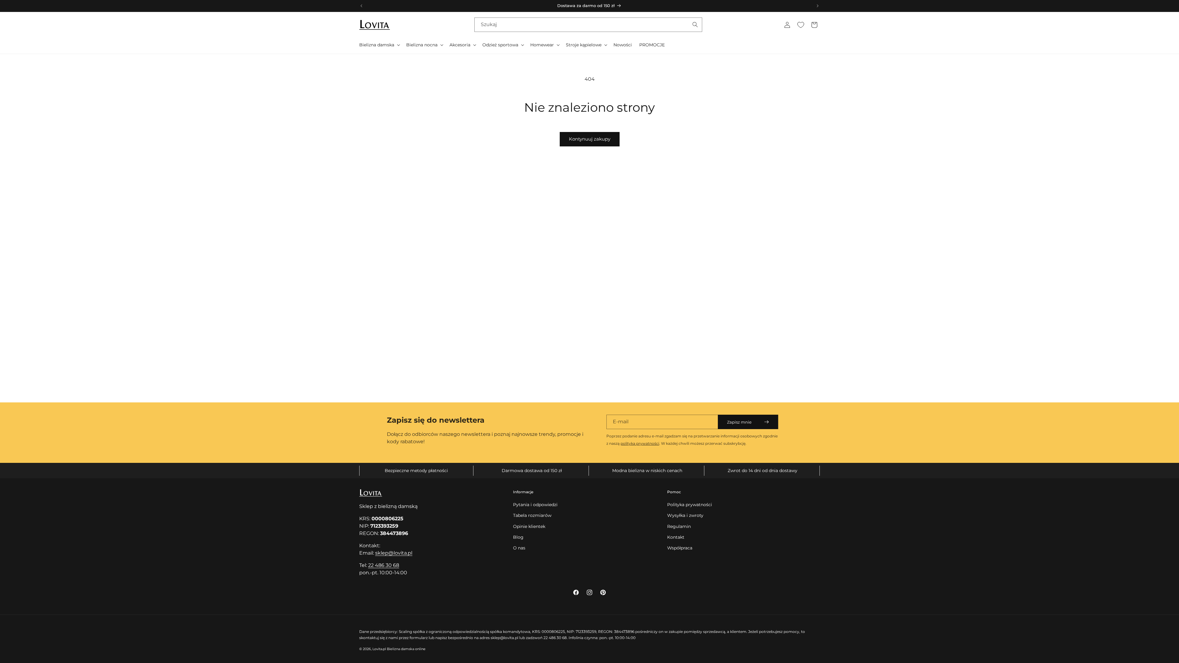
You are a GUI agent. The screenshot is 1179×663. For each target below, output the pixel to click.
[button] (379, 44)
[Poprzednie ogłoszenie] (361, 6)
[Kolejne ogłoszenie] (817, 6)
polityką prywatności (640, 443)
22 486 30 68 (383, 565)
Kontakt (675, 537)
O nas (519, 548)
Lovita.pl (379, 649)
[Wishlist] (800, 25)
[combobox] (588, 25)
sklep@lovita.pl (393, 553)
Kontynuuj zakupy (589, 139)
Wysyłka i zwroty (685, 515)
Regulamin (679, 526)
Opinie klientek (529, 526)
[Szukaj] (695, 24)
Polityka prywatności (689, 504)
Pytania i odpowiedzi (535, 504)
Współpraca (679, 548)
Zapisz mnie (739, 422)
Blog (518, 537)
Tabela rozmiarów (532, 515)
